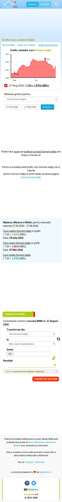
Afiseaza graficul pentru (17, 94)
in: (8, 339)
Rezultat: (8, 360)
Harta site (39, 462)
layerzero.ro (45, 472)
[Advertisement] (31, 25)
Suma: (10, 349)
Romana (32, 4)
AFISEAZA (47, 107)
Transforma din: (16, 329)
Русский (45, 4)
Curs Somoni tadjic (31, 177)
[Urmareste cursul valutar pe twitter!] (33, 483)
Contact (29, 462)
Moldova (33, 489)
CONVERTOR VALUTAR (45, 379)
